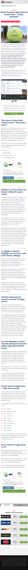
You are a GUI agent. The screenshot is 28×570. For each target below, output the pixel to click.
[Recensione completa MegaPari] (6, 517)
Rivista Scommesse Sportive (7, 21)
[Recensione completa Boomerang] (6, 523)
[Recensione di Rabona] (6, 542)
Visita (14, 181)
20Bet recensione (7, 97)
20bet (18, 128)
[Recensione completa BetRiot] (6, 529)
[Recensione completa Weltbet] (6, 535)
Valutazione (20, 165)
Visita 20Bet (14, 113)
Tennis (17, 21)
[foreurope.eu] (7, 1)
